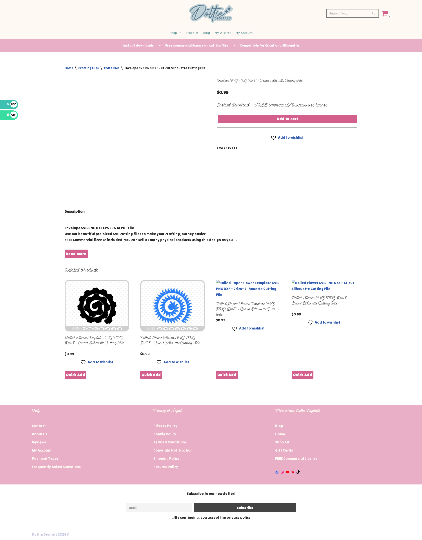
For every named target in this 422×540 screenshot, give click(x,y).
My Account (244, 33)
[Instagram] (282, 472)
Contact (39, 425)
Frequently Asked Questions (56, 466)
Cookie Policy (164, 434)
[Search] (374, 13)
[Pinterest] (293, 472)
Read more (76, 254)
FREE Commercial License (296, 458)
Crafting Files (88, 68)
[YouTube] (287, 472)
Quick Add (75, 375)
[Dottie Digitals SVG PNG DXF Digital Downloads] (211, 13)
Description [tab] (75, 211)
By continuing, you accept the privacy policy (213, 517)
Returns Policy (165, 466)
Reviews (39, 442)
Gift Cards (284, 450)
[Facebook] (277, 472)
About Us (39, 434)
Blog (206, 33)
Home (69, 68)
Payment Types (45, 458)
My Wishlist (223, 33)
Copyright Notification (173, 450)
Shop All (282, 442)
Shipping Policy (166, 458)
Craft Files (111, 68)
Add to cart (287, 119)
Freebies (192, 33)
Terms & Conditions (170, 442)
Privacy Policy (165, 425)
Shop (173, 33)
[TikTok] (298, 472)
